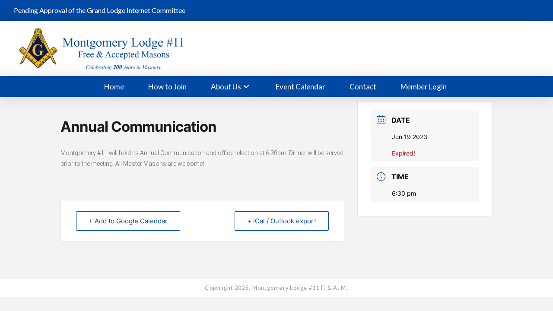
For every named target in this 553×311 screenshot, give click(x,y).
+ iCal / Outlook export (281, 221)
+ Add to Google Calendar (128, 221)
